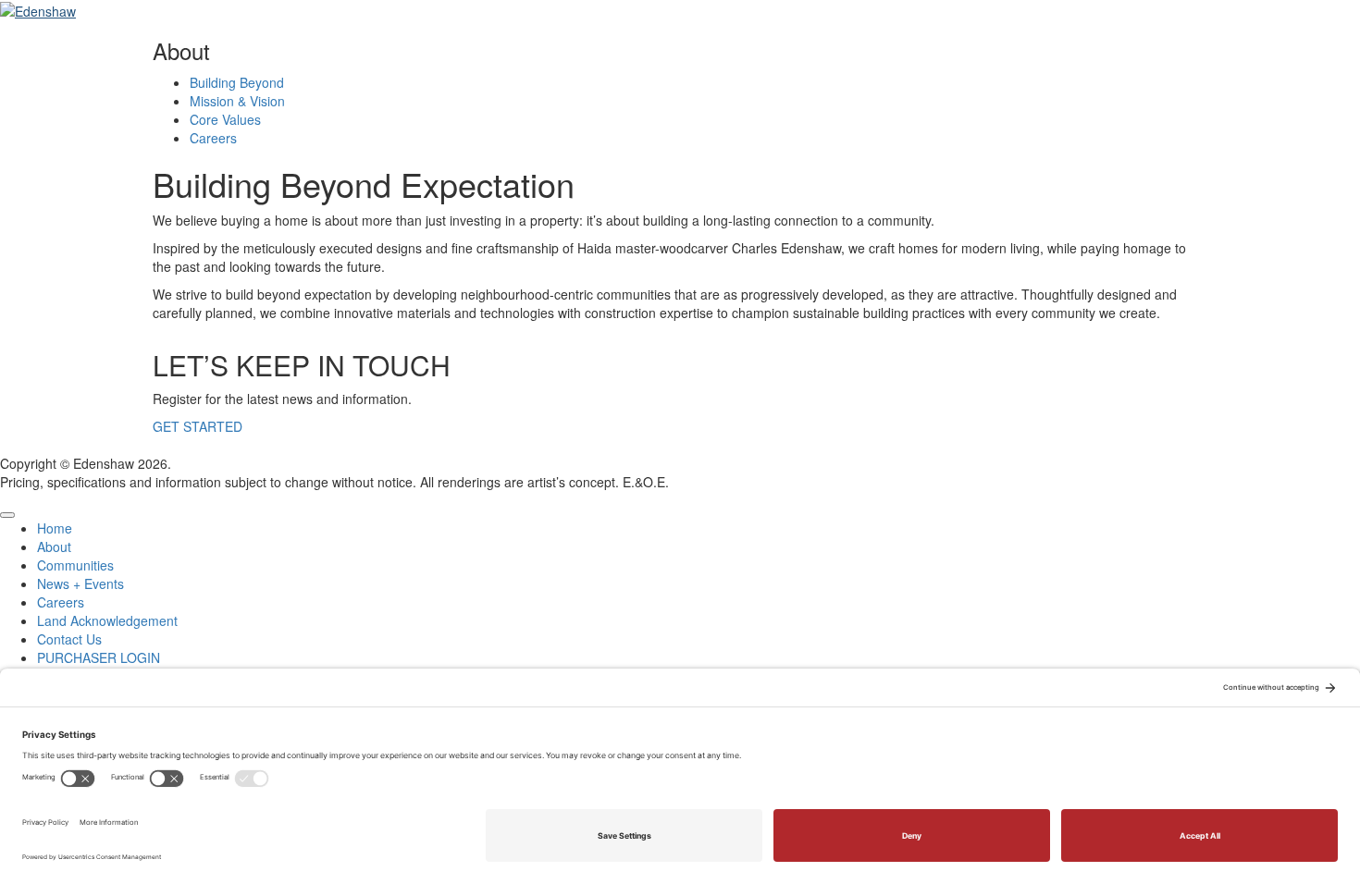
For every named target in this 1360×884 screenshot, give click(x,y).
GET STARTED (197, 426)
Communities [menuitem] (75, 565)
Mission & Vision (237, 101)
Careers (213, 138)
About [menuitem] (54, 546)
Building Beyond (237, 82)
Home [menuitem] (54, 528)
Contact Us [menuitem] (69, 639)
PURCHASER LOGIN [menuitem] (98, 657)
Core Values (225, 119)
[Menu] (7, 515)
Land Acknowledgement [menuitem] (107, 620)
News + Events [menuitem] (80, 583)
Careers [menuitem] (60, 602)
